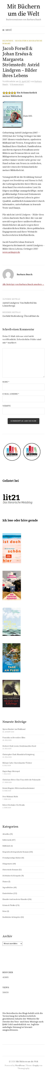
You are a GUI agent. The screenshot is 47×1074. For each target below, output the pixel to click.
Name (6, 382)
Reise (5, 911)
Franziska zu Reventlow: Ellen (14, 738)
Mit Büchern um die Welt (23, 10)
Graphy (36, 1065)
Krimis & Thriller (9, 905)
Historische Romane (10, 870)
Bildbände (8, 41)
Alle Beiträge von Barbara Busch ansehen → (23, 284)
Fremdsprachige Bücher (12, 858)
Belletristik (7, 840)
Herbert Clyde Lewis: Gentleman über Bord (19, 746)
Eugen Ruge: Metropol (11, 771)
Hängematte (7, 864)
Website (7, 406)
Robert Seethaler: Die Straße (14, 805)
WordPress (20, 1065)
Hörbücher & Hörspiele (12, 876)
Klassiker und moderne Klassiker (15, 899)
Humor (5, 882)
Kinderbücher (8, 893)
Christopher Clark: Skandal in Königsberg (18, 754)
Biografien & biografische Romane (16, 852)
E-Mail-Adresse (11, 394)
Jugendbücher (8, 887)
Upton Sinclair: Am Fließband (14, 729)
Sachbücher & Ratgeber (12, 917)
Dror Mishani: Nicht (10, 797)
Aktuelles (6, 834)
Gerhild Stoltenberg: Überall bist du (21, 316)
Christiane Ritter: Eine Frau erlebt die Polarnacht (21, 780)
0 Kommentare (17, 84)
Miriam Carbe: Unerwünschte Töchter (17, 763)
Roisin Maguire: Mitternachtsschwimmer (19, 788)
